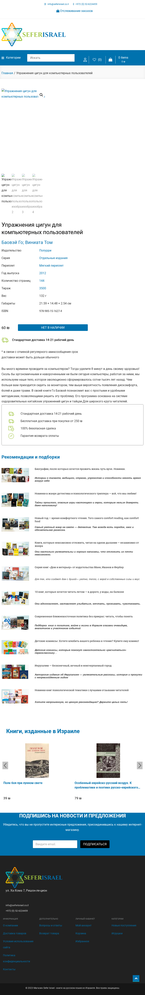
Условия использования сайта (18, 944)
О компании (10, 925)
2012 (42, 273)
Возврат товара (49, 933)
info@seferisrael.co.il (58, 4)
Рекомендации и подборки (31, 457)
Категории (13, 57)
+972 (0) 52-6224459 (86, 4)
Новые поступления (124, 925)
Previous (5, 765)
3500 (42, 288)
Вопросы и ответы (50, 925)
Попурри (45, 250)
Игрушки (117, 933)
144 (41, 281)
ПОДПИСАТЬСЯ (95, 844)
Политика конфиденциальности (16, 958)
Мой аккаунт (84, 925)
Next (140, 765)
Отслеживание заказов (76, 11)
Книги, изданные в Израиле (43, 731)
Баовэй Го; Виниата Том (27, 242)
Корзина (81, 933)
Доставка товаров (14, 933)
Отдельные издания (53, 258)
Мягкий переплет (51, 265)
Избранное (82, 941)
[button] (41, 95)
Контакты (9, 969)
